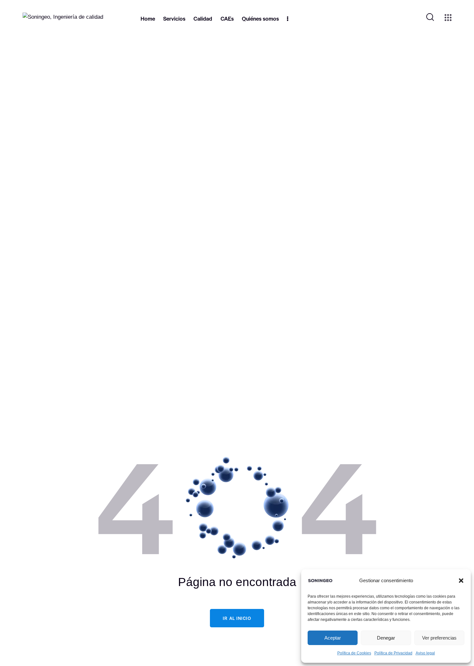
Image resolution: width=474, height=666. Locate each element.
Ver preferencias (439, 638)
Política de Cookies (354, 653)
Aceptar (332, 638)
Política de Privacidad (393, 653)
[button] (461, 580)
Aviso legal (425, 653)
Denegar (386, 638)
